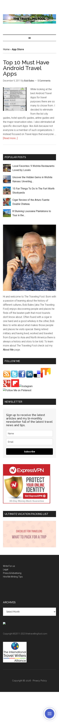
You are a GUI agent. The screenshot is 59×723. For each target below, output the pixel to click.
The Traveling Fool (29, 19)
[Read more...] (10, 138)
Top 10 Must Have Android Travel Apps (26, 68)
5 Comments (44, 80)
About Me (8, 349)
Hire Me (6, 576)
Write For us (9, 566)
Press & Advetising (12, 573)
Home (6, 49)
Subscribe (29, 451)
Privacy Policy (40, 680)
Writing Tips (17, 576)
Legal (5, 569)
